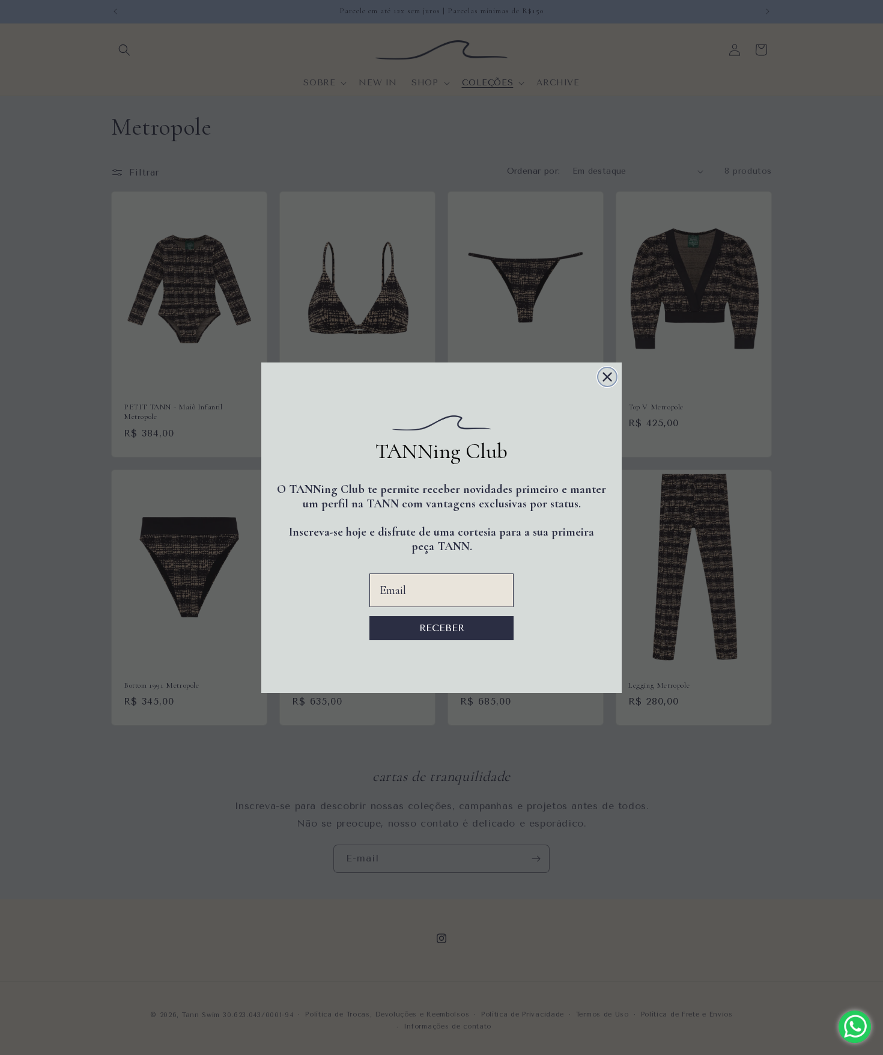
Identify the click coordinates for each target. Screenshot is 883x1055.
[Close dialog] (607, 377)
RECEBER (441, 628)
